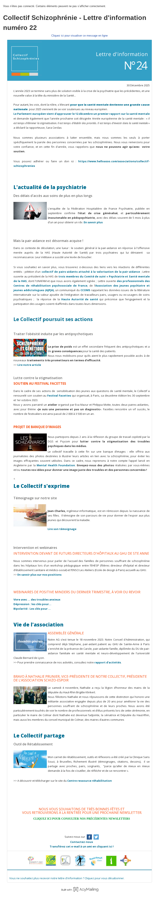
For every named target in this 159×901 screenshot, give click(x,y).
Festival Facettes (58, 395)
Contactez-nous (81, 842)
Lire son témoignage (62, 529)
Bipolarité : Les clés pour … (32, 608)
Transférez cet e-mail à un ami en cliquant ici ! (82, 846)
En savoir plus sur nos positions (39, 574)
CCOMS (85, 290)
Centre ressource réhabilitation (89, 781)
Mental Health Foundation (56, 465)
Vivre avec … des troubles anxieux (36, 599)
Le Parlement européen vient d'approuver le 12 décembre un (55, 114)
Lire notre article (29, 365)
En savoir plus (93, 222)
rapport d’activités (107, 662)
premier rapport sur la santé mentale (124, 114)
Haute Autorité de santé (79, 299)
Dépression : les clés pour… (32, 604)
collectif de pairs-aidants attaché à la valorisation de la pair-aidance (91, 271)
